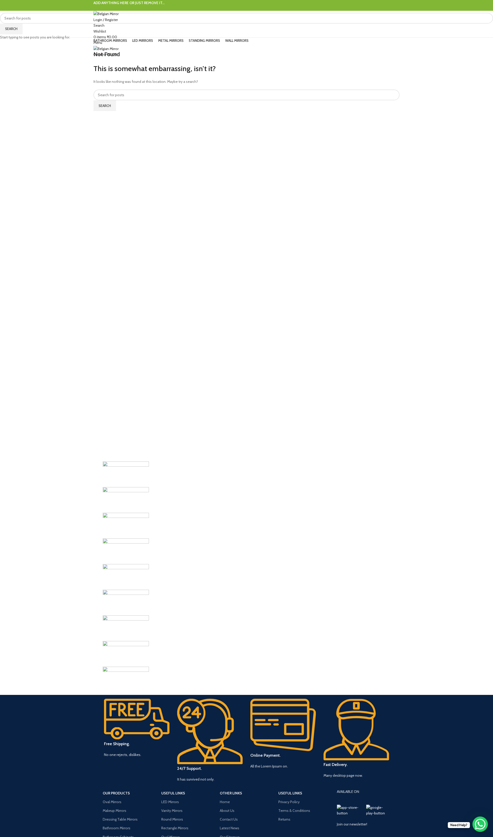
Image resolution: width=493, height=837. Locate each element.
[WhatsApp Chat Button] (480, 824)
